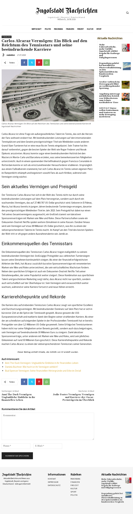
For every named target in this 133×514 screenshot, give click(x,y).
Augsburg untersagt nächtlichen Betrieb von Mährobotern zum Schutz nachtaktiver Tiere (109, 98)
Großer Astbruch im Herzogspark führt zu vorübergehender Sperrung (109, 85)
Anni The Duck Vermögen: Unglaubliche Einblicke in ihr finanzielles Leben (41, 362)
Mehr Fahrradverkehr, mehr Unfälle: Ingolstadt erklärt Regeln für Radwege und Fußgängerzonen (109, 51)
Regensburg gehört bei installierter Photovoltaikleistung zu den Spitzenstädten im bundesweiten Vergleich (112, 497)
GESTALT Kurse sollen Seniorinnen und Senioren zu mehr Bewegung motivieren (108, 112)
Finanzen (6, 37)
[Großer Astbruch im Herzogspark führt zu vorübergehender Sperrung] (126, 85)
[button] (127, 13)
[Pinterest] (39, 62)
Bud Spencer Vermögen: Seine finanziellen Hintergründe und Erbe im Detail (43, 370)
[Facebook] (24, 62)
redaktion (10, 55)
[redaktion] (4, 55)
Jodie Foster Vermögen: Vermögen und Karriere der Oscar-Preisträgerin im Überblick (73, 397)
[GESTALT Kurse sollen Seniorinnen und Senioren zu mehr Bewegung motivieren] (126, 111)
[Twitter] (31, 62)
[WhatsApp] (46, 62)
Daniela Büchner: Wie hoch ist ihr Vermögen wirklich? (31, 366)
